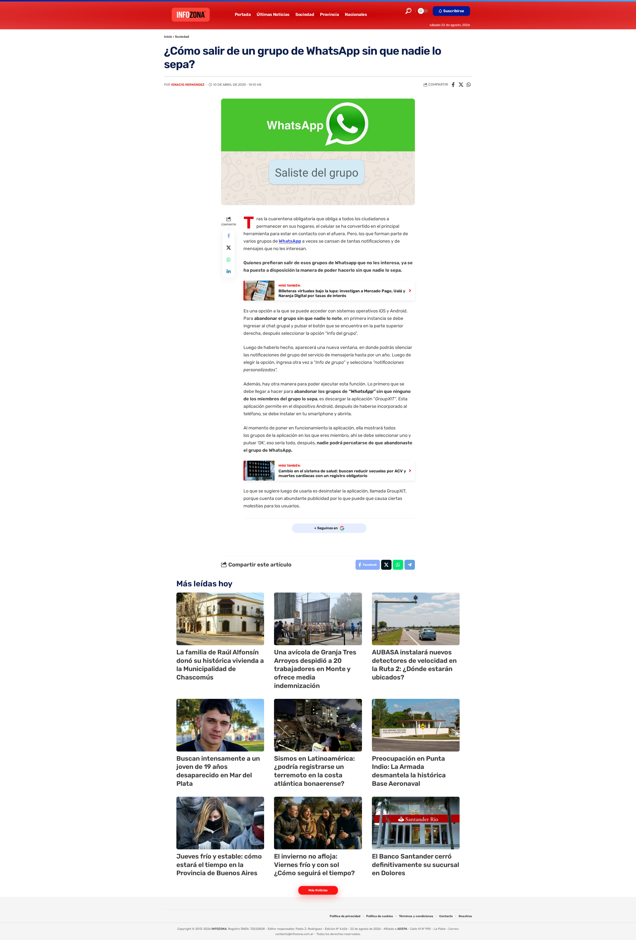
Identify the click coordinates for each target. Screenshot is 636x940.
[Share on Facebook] (453, 85)
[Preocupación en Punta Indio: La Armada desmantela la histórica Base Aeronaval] (416, 725)
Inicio (168, 36)
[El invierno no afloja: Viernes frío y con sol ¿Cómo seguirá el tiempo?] (318, 823)
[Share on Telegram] (409, 565)
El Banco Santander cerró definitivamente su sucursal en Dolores (415, 865)
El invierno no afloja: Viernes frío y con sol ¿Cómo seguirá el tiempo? (314, 865)
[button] (408, 11)
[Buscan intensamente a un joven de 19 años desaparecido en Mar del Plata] (220, 725)
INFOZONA (219, 929)
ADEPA (402, 929)
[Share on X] (460, 85)
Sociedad (182, 36)
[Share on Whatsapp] (468, 85)
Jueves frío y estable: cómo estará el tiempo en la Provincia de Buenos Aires (219, 865)
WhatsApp (290, 241)
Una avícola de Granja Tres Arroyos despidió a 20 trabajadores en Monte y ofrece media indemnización (315, 669)
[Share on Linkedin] (229, 271)
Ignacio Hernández (187, 84)
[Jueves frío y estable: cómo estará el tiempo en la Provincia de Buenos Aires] (220, 823)
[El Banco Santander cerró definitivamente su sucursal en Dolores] (416, 823)
